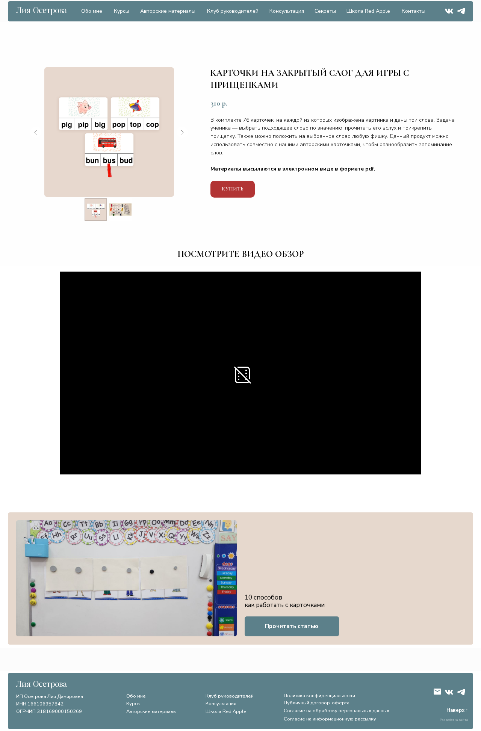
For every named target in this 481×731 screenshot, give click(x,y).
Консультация (286, 11)
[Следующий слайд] (182, 132)
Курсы (121, 11)
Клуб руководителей (233, 11)
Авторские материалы (167, 11)
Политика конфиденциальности (319, 695)
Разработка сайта (454, 719)
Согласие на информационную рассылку (330, 719)
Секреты (325, 11)
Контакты (413, 11)
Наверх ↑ (457, 710)
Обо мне (91, 11)
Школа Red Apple (368, 11)
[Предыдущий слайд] (35, 132)
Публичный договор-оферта (316, 702)
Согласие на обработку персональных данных (336, 710)
